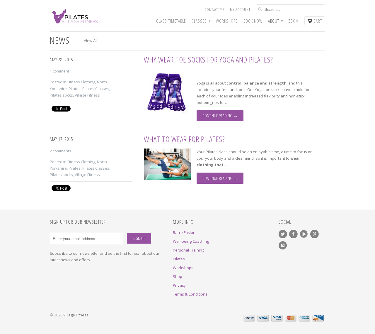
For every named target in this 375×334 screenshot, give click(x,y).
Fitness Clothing (81, 82)
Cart (317, 21)
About (275, 21)
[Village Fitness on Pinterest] (315, 234)
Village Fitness (87, 95)
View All (90, 40)
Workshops (227, 21)
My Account (240, 9)
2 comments (60, 150)
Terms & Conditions (190, 294)
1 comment (59, 71)
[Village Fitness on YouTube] (304, 234)
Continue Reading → (220, 116)
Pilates (75, 88)
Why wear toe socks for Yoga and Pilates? (208, 59)
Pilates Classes (95, 88)
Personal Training (188, 250)
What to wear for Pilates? (184, 139)
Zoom (293, 21)
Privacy (179, 285)
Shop (177, 276)
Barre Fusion (184, 232)
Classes (201, 21)
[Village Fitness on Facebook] (294, 234)
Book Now (252, 21)
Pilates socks (61, 95)
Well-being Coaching (191, 241)
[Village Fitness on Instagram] (283, 245)
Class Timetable (171, 21)
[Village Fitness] (94, 15)
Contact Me (214, 9)
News (59, 40)
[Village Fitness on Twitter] (283, 234)
